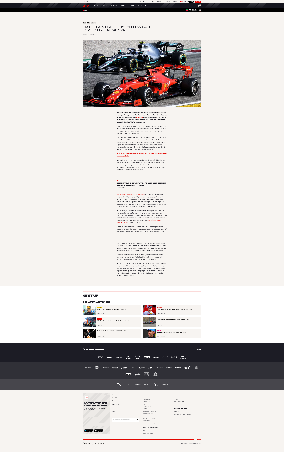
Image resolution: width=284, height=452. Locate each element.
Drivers (123, 5)
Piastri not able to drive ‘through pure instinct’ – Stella (111, 331)
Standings (114, 5)
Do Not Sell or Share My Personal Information (154, 423)
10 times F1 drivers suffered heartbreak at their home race (173, 319)
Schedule (96, 5)
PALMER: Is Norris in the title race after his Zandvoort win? (113, 321)
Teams (132, 5)
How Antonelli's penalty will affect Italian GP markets (171, 332)
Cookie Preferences (148, 433)
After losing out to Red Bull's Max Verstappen (131, 194)
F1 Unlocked (142, 5)
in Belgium (139, 117)
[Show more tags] (95, 23)
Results (105, 5)
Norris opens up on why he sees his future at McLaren (111, 309)
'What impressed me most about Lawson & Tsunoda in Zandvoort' (175, 309)
